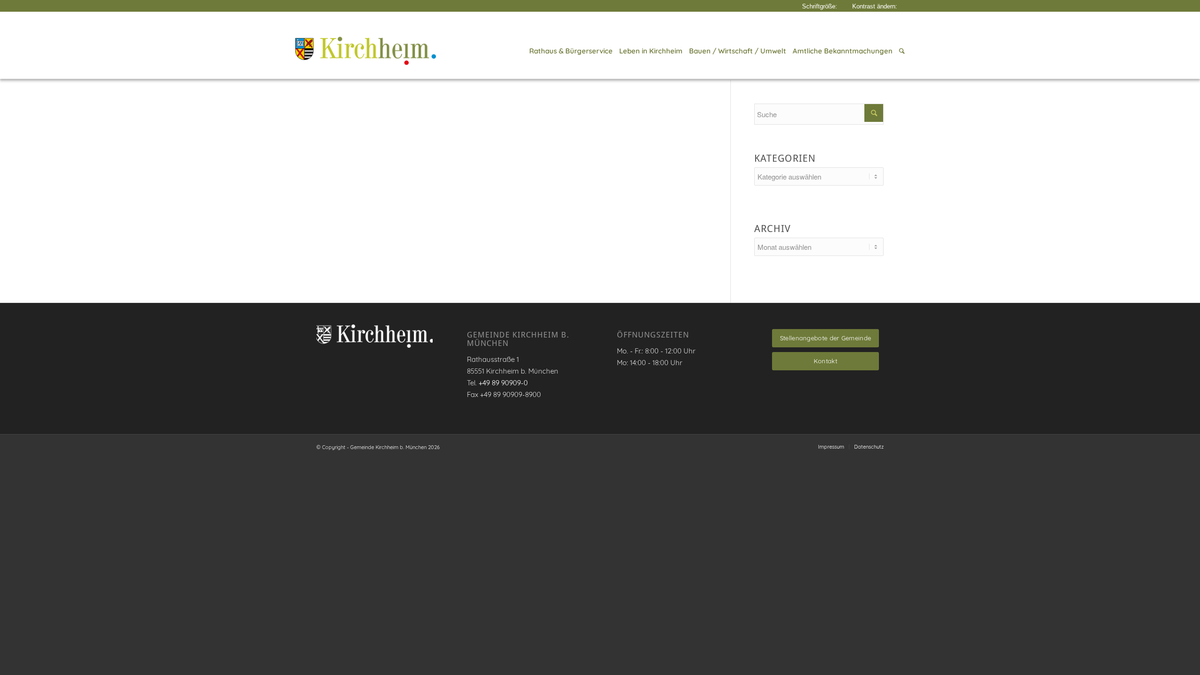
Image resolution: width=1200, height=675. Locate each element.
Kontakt (825, 361)
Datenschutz (869, 446)
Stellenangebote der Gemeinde (825, 338)
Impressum (831, 446)
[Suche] (900, 51)
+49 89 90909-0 (503, 382)
